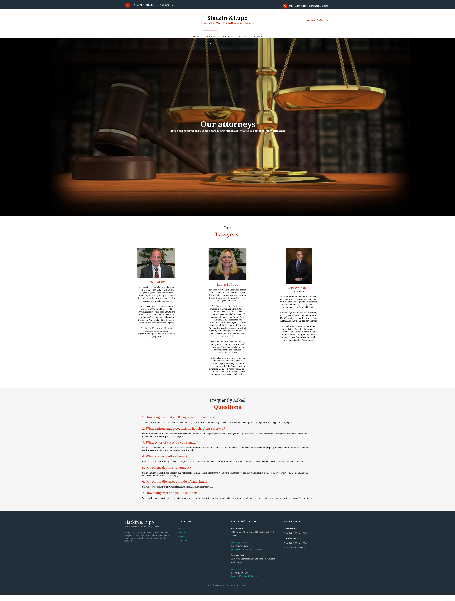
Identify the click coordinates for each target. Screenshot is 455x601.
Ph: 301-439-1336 (238, 569)
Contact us (242, 36)
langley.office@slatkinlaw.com (245, 576)
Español (258, 36)
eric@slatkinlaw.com (318, 20)
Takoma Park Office (161, 5)
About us (210, 36)
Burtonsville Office (318, 6)
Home (196, 36)
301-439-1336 (140, 5)
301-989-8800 (298, 5)
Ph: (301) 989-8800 (239, 543)
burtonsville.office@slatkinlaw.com (247, 549)
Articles (226, 36)
